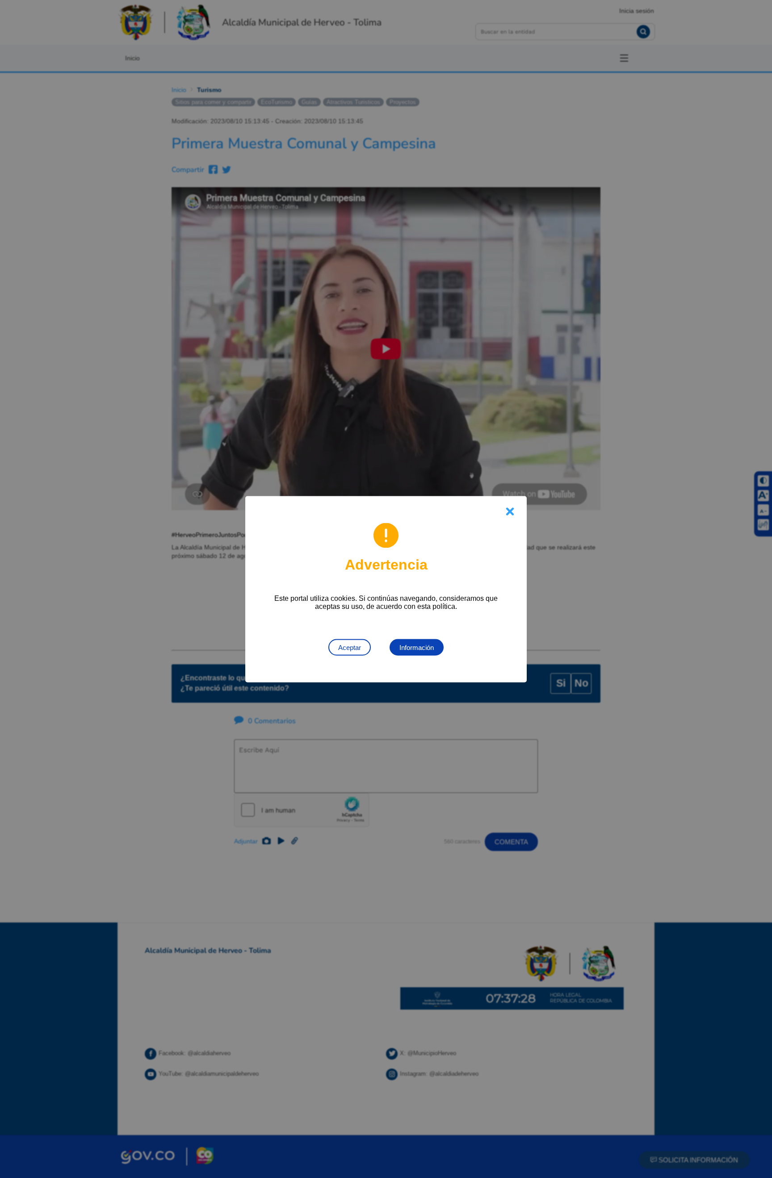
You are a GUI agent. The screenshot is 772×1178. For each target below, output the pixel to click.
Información (416, 647)
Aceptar (349, 647)
